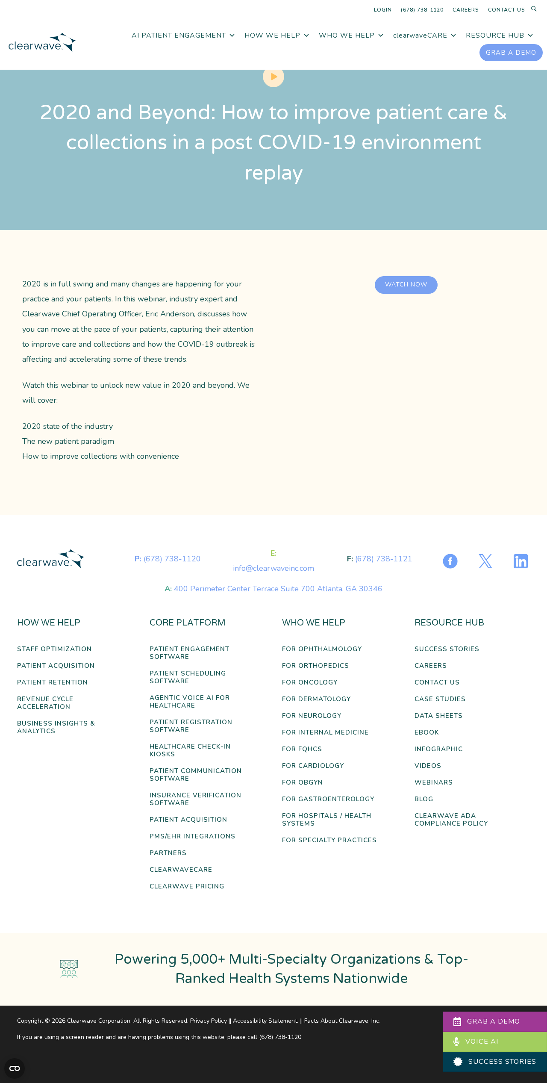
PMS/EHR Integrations (192, 836)
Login (383, 9)
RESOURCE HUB (495, 35)
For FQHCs (302, 749)
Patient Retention (52, 683)
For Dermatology (316, 699)
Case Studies (440, 699)
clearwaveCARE (420, 35)
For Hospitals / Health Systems (326, 820)
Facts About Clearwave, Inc (341, 1021)
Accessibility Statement (265, 1021)
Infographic (439, 749)
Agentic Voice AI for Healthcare (190, 702)
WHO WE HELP (347, 35)
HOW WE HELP (272, 35)
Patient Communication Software (196, 775)
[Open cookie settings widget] (14, 1068)
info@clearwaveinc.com (273, 568)
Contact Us (506, 9)
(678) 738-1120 (422, 9)
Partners (168, 853)
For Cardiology (313, 766)
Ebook (427, 733)
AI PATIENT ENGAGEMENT (179, 35)
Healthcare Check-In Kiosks (190, 750)
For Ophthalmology (322, 649)
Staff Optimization (54, 649)
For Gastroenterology (328, 799)
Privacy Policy (208, 1021)
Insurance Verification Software (195, 799)
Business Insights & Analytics (56, 727)
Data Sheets (439, 716)
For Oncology (310, 683)
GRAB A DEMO (511, 52)
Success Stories (447, 649)
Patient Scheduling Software (188, 677)
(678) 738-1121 (383, 559)
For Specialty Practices (329, 840)
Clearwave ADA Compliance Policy (451, 820)
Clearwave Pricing (187, 886)
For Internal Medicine (325, 733)
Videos (428, 766)
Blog (424, 799)
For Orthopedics (315, 666)
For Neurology (311, 716)
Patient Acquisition (56, 666)
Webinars (434, 783)
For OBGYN (302, 783)
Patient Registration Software (191, 726)
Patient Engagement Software (189, 653)
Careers (466, 9)
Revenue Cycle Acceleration (45, 703)
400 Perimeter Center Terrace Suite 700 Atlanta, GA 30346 (278, 589)
